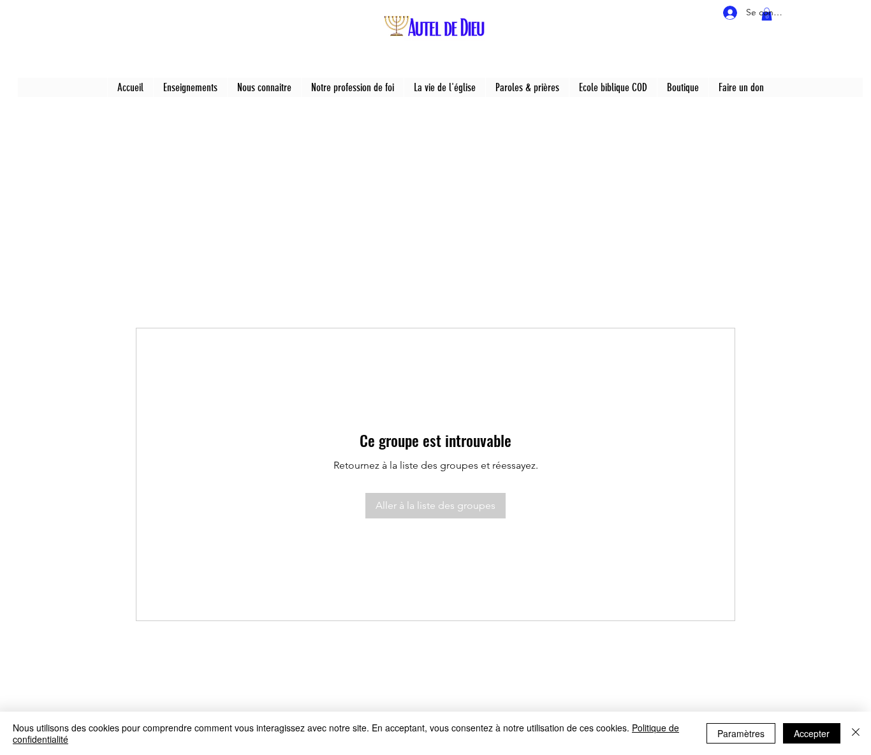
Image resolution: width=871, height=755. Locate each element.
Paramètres (741, 733)
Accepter (812, 733)
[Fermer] (855, 733)
